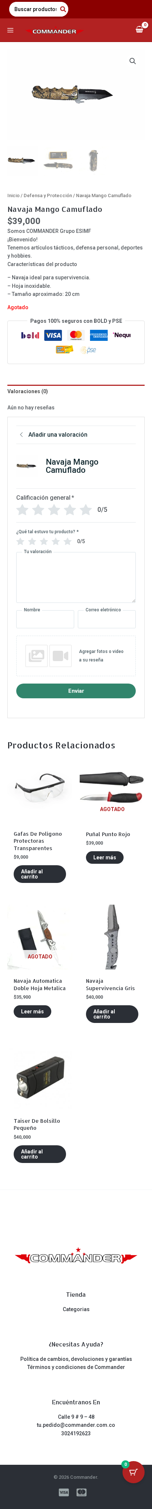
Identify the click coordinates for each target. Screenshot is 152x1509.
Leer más (104, 857)
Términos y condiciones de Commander (76, 1367)
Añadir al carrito (32, 874)
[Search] (63, 9)
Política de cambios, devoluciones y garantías (76, 1359)
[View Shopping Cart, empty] (139, 30)
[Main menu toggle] (10, 30)
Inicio (13, 195)
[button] (132, 61)
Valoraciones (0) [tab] (27, 391)
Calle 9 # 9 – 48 (76, 1417)
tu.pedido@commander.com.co (76, 1425)
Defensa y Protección (48, 195)
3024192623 (76, 1433)
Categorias (76, 1309)
